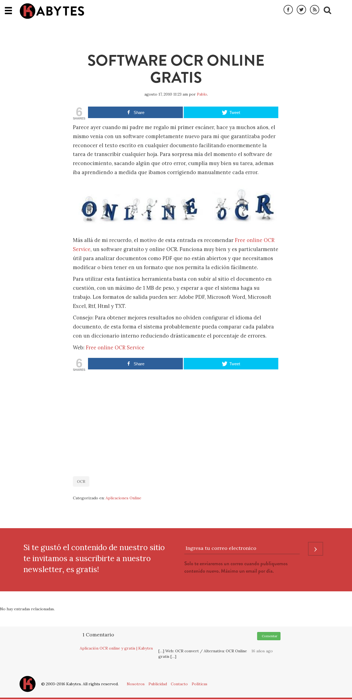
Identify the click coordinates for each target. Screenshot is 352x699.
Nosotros (136, 683)
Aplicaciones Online (123, 497)
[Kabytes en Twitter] (301, 10)
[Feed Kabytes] (314, 10)
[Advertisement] (176, 421)
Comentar (268, 636)
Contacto (179, 683)
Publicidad (157, 683)
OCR (81, 481)
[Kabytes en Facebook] (288, 10)
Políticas (199, 683)
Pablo (202, 94)
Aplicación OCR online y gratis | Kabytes (116, 648)
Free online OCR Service (115, 347)
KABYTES (51, 11)
